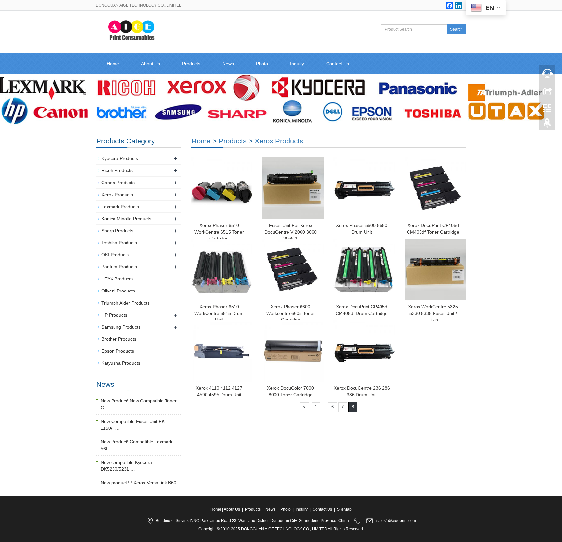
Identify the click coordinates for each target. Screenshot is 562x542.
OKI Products (115, 254)
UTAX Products (117, 278)
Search (456, 29)
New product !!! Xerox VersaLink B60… (141, 482)
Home (113, 63)
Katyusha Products (120, 363)
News (228, 63)
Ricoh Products (117, 170)
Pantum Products (119, 266)
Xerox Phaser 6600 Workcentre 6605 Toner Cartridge (290, 313)
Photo (262, 63)
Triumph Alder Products (125, 302)
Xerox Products (279, 141)
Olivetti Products (118, 290)
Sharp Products (117, 230)
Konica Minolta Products (126, 218)
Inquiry (297, 63)
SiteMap (344, 509)
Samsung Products (120, 327)
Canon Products (118, 182)
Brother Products (118, 339)
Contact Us (337, 63)
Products (191, 63)
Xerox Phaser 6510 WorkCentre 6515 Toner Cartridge (219, 232)
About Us (150, 63)
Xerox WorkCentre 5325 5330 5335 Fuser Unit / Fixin (433, 313)
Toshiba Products (119, 242)
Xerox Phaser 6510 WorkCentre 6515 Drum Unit (219, 313)
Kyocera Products (119, 158)
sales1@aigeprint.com (396, 520)
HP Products (114, 315)
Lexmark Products (120, 206)
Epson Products (117, 351)
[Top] (547, 124)
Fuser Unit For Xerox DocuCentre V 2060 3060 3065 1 (290, 232)
